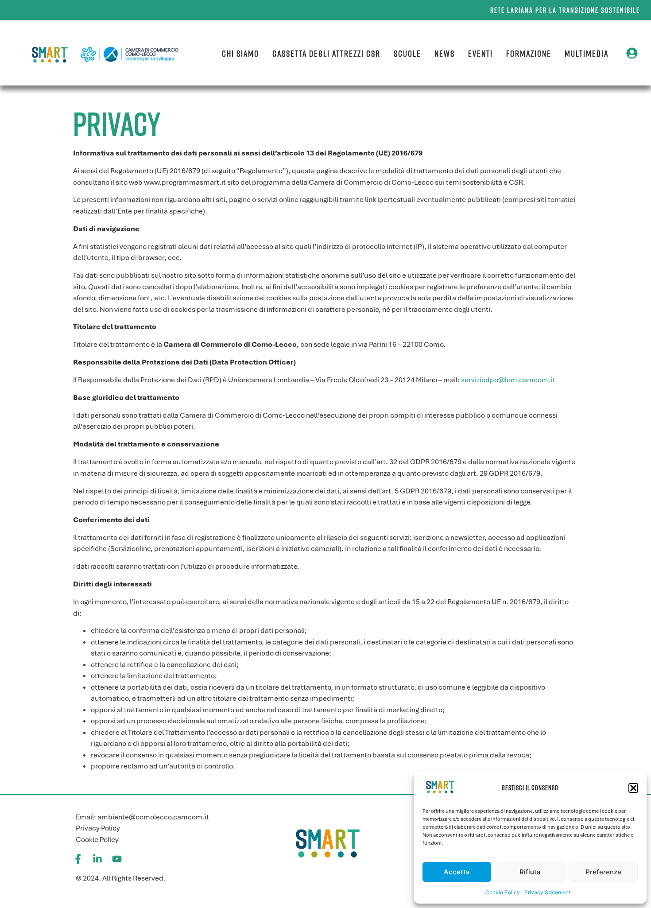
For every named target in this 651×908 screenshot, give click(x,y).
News (444, 53)
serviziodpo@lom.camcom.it (508, 379)
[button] (633, 788)
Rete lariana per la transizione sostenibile (565, 10)
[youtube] (117, 859)
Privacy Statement (547, 892)
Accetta (457, 872)
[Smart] (327, 843)
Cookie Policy (502, 892)
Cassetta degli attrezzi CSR (326, 53)
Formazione (528, 53)
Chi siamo (240, 53)
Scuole (407, 53)
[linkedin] (97, 859)
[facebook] (78, 859)
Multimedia (586, 53)
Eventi (480, 53)
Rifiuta (530, 872)
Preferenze (603, 872)
